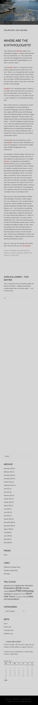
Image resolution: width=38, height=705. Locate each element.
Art (14, 585)
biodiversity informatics (24, 586)
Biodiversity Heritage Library (12, 567)
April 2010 (7, 515)
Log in (5, 623)
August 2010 (7, 505)
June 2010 (7, 512)
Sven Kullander (19, 9)
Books (19, 588)
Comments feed (8, 630)
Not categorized (15, 594)
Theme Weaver (25, 701)
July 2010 (7, 509)
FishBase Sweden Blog (11, 570)
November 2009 (8, 526)
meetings (7, 594)
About (5, 555)
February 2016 (8, 472)
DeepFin (10, 142)
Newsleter (26, 253)
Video (24, 596)
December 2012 (8, 475)
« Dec (5, 680)
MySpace (19, 51)
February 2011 (8, 495)
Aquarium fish (8, 585)
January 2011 (8, 499)
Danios (12, 591)
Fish (18, 590)
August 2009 (7, 529)
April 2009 (7, 542)
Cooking (6, 591)
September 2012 (8, 485)
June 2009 (7, 536)
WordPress (26, 699)
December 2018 (8, 468)
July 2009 (7, 532)
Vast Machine (26, 246)
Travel (12, 596)
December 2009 (8, 522)
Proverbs (23, 594)
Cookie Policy (14, 654)
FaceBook (7, 88)
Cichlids (26, 588)
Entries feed (7, 627)
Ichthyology (13, 250)
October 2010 (8, 502)
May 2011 (7, 492)
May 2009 (7, 539)
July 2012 (7, 488)
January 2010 (8, 519)
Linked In (13, 253)
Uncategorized (18, 596)
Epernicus (7, 161)
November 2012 (8, 478)
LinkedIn (10, 67)
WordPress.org (8, 633)
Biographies (9, 588)
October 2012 (8, 482)
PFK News (7, 574)
